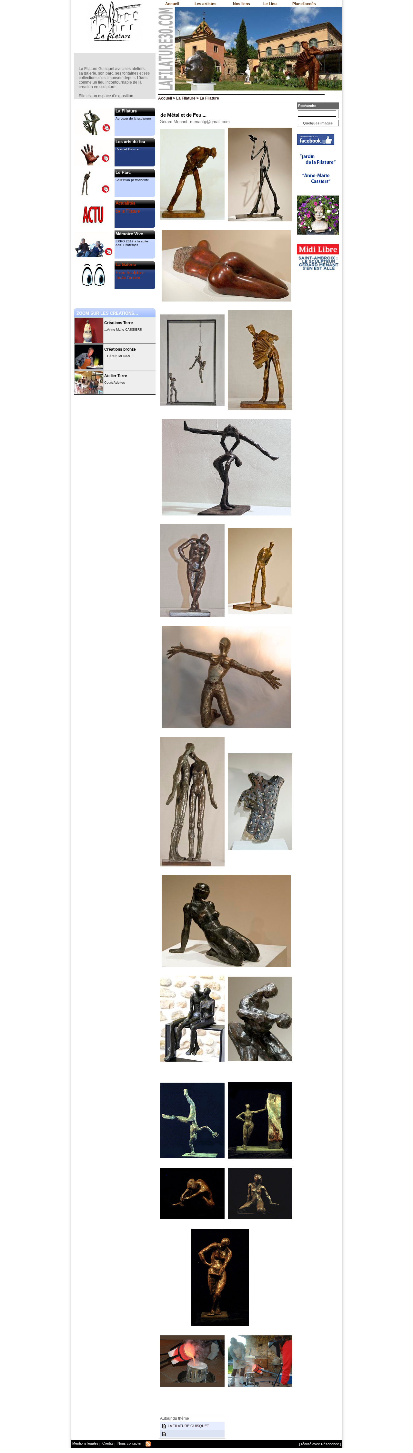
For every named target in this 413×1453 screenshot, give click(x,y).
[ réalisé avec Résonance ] (320, 1444)
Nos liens (241, 4)
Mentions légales (85, 1443)
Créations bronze (120, 349)
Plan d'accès (304, 4)
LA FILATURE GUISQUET (188, 1426)
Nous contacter (129, 1443)
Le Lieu (270, 4)
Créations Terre (118, 323)
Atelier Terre (115, 376)
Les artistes (206, 4)
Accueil (172, 4)
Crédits (107, 1443)
